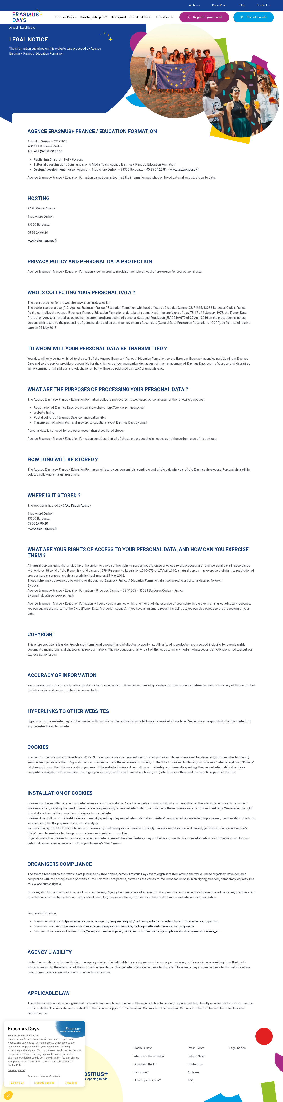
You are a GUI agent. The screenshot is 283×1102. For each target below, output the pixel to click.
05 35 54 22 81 (156, 169)
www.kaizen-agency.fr (185, 169)
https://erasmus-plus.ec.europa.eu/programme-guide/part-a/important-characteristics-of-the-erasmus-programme (140, 921)
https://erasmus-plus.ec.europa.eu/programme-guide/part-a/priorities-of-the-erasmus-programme (127, 926)
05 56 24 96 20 (38, 523)
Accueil (13, 27)
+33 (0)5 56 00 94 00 (48, 151)
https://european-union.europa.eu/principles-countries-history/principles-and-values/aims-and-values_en (148, 931)
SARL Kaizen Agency (77, 505)
